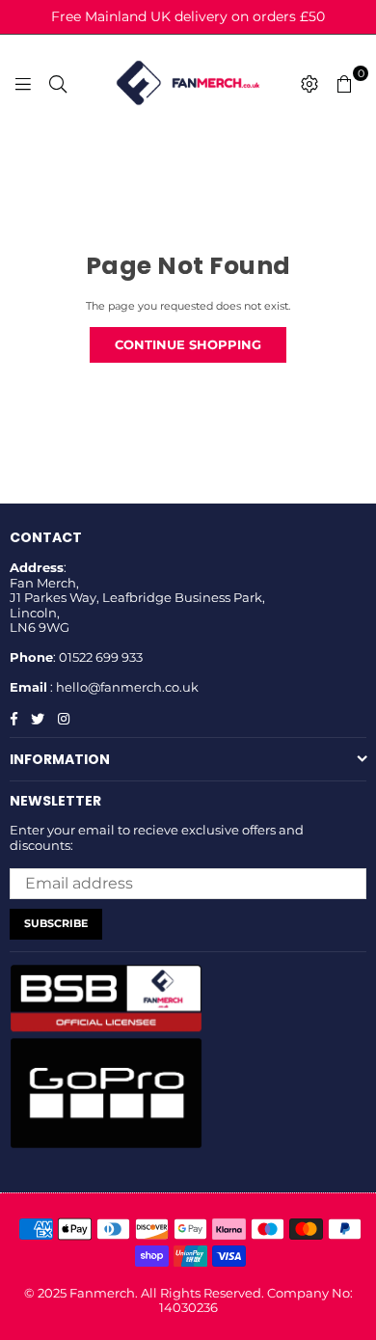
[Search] (57, 82)
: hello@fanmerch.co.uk (123, 687)
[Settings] (309, 82)
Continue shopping (188, 344)
